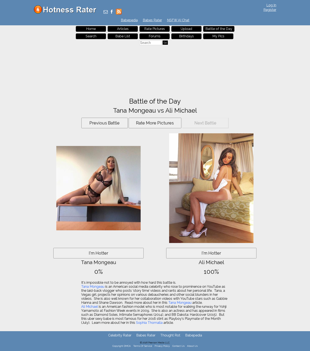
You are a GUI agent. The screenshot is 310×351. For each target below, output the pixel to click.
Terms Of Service (142, 345)
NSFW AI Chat (178, 20)
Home (91, 29)
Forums (154, 36)
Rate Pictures (154, 29)
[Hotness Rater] (67, 13)
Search (91, 36)
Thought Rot (170, 335)
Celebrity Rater (119, 335)
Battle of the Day (218, 29)
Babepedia (129, 20)
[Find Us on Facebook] (112, 12)
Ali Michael (89, 307)
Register (269, 10)
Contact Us (178, 345)
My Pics (218, 36)
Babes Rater (152, 20)
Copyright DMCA (121, 345)
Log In (271, 5)
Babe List (122, 36)
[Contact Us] (105, 12)
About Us (192, 345)
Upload (186, 29)
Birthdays (186, 36)
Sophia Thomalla (149, 323)
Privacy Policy (162, 345)
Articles (123, 29)
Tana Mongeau (92, 287)
